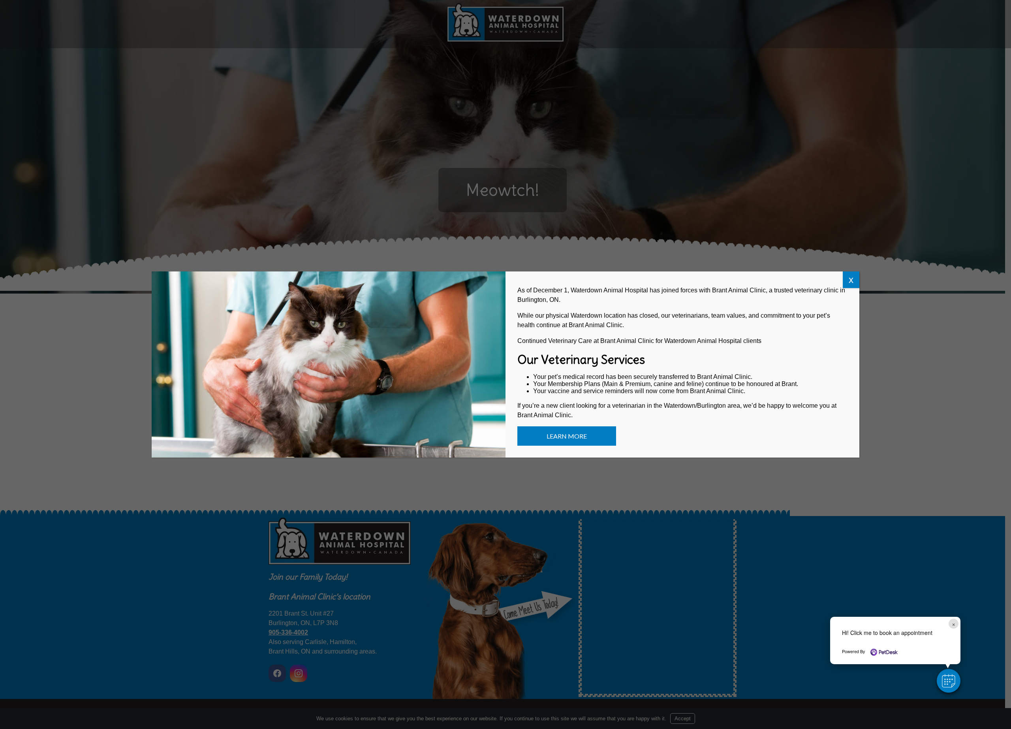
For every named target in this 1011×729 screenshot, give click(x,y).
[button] (948, 681)
